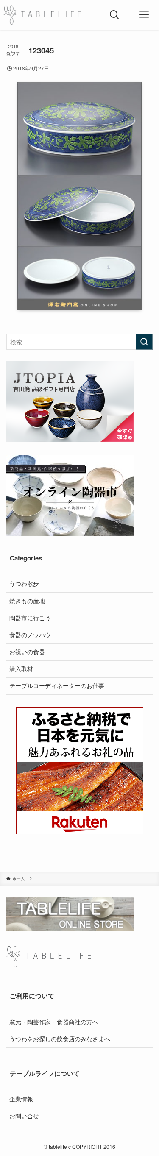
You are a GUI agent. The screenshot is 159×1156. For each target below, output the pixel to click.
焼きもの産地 (27, 601)
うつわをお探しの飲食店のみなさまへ (59, 1039)
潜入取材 (21, 669)
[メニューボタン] (144, 15)
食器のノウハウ (30, 635)
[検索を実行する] (144, 342)
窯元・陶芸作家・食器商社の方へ (53, 1022)
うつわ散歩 (24, 583)
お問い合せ (24, 1116)
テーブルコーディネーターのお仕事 (56, 686)
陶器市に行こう (30, 618)
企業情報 (21, 1099)
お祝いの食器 (27, 652)
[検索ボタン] (114, 15)
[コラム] (42, 15)
